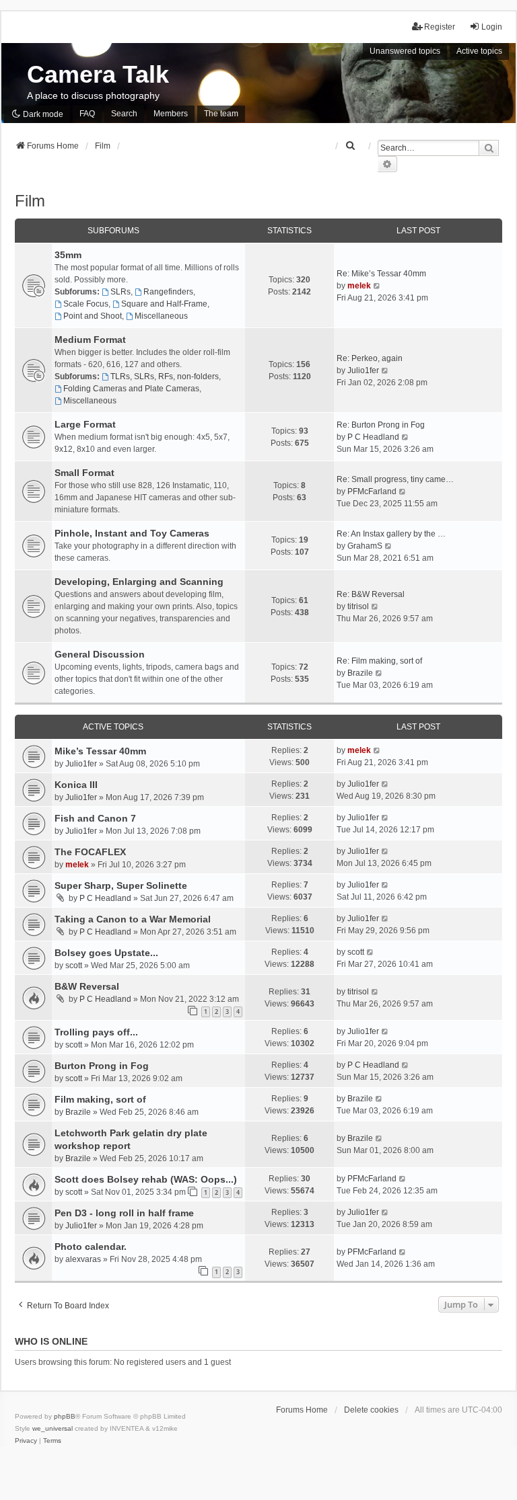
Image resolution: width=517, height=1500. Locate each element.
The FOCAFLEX (90, 851)
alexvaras (83, 1259)
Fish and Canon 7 (95, 818)
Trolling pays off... (96, 1032)
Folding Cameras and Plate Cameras (131, 388)
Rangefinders (168, 292)
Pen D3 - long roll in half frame (124, 1213)
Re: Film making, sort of (379, 661)
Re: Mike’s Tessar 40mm (381, 273)
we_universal (52, 1428)
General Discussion (100, 654)
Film (30, 201)
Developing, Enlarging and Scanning (139, 581)
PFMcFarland (372, 491)
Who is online (51, 1341)
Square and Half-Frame (164, 304)
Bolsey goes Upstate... (106, 952)
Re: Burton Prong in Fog (381, 425)
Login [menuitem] (491, 27)
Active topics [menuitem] (479, 51)
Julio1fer (363, 370)
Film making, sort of (100, 1099)
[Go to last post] (377, 750)
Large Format (85, 424)
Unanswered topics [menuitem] (405, 51)
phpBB (64, 1416)
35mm (68, 254)
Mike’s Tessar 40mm (100, 751)
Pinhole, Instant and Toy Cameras (132, 533)
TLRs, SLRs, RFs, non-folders (164, 376)
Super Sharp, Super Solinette (121, 885)
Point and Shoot (92, 316)
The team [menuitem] (221, 113)
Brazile (360, 673)
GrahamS (364, 546)
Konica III (76, 784)
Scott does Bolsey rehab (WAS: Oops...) (146, 1179)
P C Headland (373, 437)
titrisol (358, 606)
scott (73, 965)
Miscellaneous (161, 316)
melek (359, 285)
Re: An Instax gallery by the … (391, 534)
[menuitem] (351, 146)
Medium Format (90, 339)
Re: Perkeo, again (370, 358)
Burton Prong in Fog (102, 1065)
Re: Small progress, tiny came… (395, 479)
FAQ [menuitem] (87, 113)
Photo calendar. (91, 1246)
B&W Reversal (87, 986)
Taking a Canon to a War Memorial (133, 919)
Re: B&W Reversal (371, 594)
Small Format (84, 472)
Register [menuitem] (439, 27)
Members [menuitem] (170, 113)
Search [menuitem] (124, 113)
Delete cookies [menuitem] (371, 1410)
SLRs (120, 292)
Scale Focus (85, 304)
